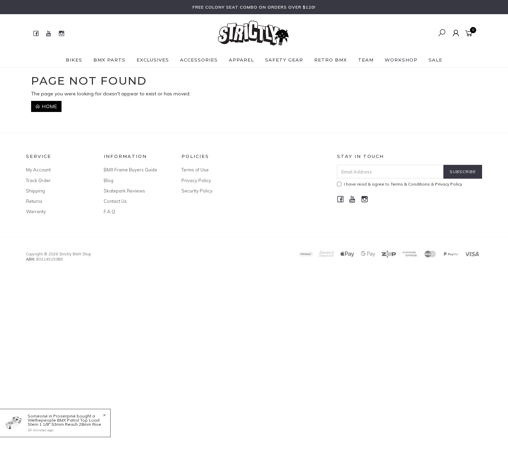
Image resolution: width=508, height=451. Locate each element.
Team (366, 60)
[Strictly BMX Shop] (253, 33)
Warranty (36, 211)
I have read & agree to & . (403, 184)
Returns (34, 201)
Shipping (35, 191)
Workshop (401, 60)
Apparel (241, 60)
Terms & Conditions (410, 184)
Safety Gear (284, 60)
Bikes (74, 60)
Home (48, 106)
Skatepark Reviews (124, 191)
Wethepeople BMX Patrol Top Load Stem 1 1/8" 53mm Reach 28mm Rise (64, 422)
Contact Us (115, 201)
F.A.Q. (110, 211)
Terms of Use (195, 169)
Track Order (38, 180)
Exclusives (153, 60)
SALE (435, 60)
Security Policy (197, 191)
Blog (108, 180)
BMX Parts (109, 60)
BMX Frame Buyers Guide (130, 169)
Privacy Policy (196, 180)
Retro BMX (330, 60)
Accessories (199, 60)
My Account (38, 169)
